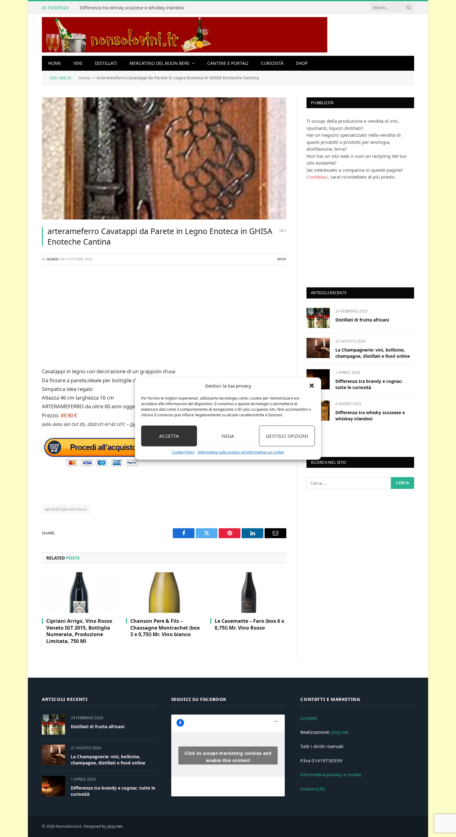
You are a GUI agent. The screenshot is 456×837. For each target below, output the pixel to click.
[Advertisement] (164, 315)
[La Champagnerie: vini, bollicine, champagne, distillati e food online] (318, 348)
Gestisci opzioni (287, 436)
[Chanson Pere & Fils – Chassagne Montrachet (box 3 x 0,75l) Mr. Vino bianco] (164, 592)
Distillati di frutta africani (362, 320)
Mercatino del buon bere (159, 63)
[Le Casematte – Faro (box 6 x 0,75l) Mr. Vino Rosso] (248, 592)
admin (52, 259)
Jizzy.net (339, 732)
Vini (78, 63)
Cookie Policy (183, 451)
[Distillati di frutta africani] (318, 318)
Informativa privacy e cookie (330, 774)
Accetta (169, 436)
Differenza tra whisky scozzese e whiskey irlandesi (132, 8)
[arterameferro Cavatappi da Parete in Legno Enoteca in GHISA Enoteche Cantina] (164, 158)
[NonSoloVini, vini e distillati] (184, 35)
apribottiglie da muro (66, 509)
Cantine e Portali (227, 63)
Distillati (106, 63)
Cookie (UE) (312, 789)
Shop (301, 63)
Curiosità (272, 63)
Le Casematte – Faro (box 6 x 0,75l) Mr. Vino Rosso (249, 624)
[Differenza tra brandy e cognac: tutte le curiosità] (53, 786)
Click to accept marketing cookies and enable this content (228, 756)
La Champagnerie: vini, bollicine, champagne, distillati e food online (372, 353)
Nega (228, 436)
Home (54, 63)
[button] (312, 386)
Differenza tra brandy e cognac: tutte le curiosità (369, 384)
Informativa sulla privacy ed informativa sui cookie (241, 451)
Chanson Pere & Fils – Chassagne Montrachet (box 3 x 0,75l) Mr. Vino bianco (165, 628)
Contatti (308, 718)
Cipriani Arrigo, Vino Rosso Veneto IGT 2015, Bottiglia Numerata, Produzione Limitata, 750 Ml (79, 631)
